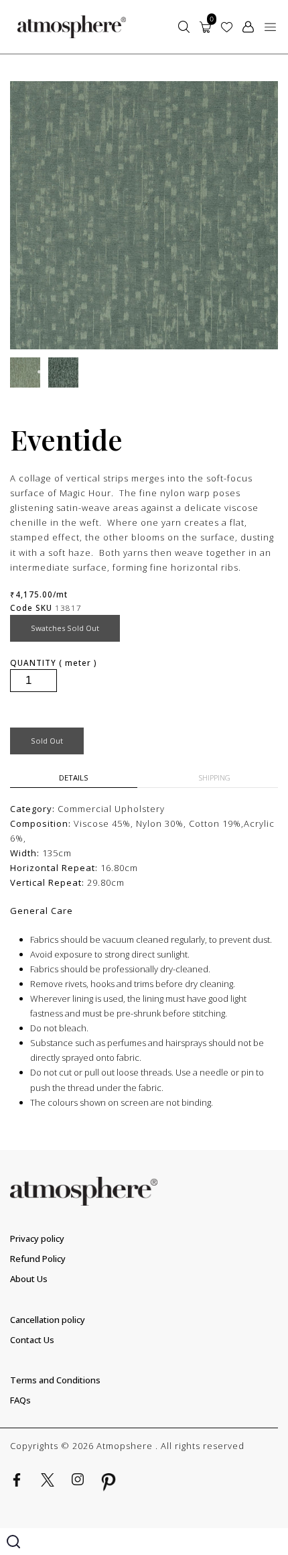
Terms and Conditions (55, 1380)
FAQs (20, 1400)
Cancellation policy (47, 1320)
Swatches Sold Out (65, 628)
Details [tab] (73, 777)
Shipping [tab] (214, 777)
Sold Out (47, 741)
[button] (270, 27)
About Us (29, 1279)
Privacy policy (37, 1238)
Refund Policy (38, 1259)
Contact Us (32, 1340)
